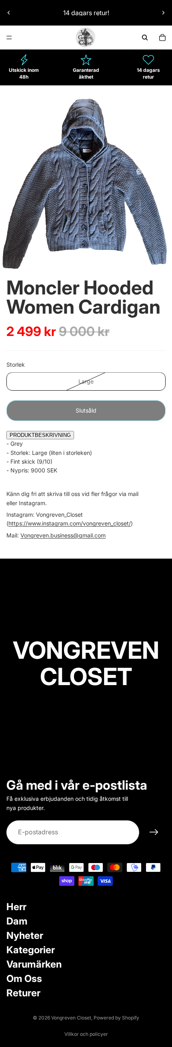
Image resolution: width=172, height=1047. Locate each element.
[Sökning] (145, 37)
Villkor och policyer (86, 1034)
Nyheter (24, 935)
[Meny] (9, 37)
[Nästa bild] (163, 13)
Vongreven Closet (71, 1018)
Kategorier (30, 950)
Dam (17, 921)
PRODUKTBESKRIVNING (40, 435)
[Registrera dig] (154, 832)
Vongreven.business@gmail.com (63, 535)
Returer (23, 993)
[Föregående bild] (9, 13)
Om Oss (24, 978)
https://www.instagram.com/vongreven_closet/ (69, 523)
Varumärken (34, 964)
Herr (16, 907)
